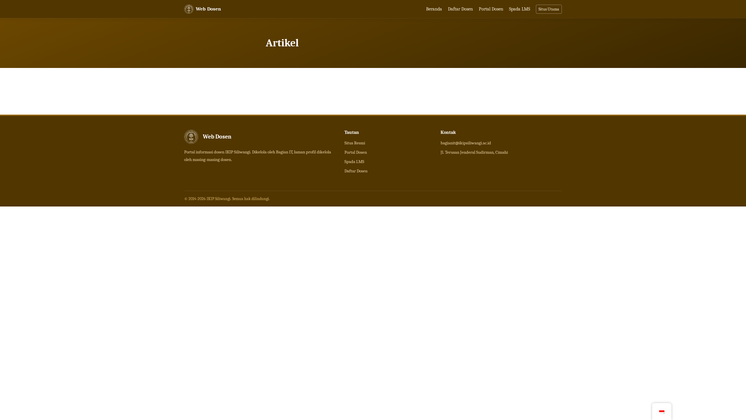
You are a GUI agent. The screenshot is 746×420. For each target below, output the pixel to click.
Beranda (434, 9)
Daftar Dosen (460, 9)
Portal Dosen (491, 9)
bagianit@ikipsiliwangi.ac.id (466, 143)
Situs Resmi (354, 143)
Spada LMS (519, 9)
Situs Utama (549, 9)
